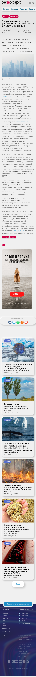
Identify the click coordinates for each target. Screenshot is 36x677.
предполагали (8, 96)
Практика (5, 618)
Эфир (4, 625)
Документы (6, 628)
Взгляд (4, 615)
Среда (4, 620)
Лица (3, 623)
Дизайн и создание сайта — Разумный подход (22, 670)
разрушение (19, 231)
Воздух (32, 9)
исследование (22, 122)
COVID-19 (5, 237)
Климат (5, 9)
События (5, 613)
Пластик (23, 9)
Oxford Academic (27, 31)
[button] (30, 3)
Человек (14, 9)
